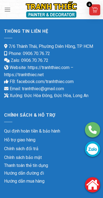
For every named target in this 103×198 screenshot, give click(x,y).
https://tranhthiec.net (24, 74)
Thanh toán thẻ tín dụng (26, 165)
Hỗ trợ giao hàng (19, 139)
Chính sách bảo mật (23, 157)
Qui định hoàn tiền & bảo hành (32, 131)
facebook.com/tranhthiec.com (45, 81)
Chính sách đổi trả (21, 148)
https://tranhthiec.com (48, 67)
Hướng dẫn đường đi (24, 173)
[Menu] (7, 9)
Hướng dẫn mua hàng (24, 181)
